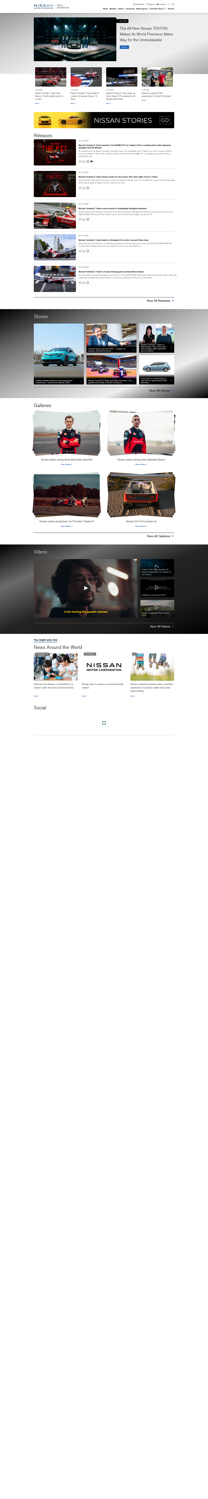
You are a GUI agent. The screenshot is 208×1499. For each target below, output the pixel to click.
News (105, 9)
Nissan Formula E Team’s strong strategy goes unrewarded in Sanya (111, 271)
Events (121, 9)
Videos (40, 551)
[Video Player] (86, 588)
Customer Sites (156, 9)
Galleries (42, 405)
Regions (152, 4)
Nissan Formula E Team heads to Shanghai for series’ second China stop (113, 240)
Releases (43, 135)
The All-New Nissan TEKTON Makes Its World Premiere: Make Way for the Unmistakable (146, 34)
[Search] (168, 4)
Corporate (130, 9)
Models (113, 9)
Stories (171, 9)
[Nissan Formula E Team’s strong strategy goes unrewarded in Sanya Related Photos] (87, 283)
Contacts (162, 4)
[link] (67, 433)
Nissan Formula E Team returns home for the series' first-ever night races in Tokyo (118, 177)
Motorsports (142, 9)
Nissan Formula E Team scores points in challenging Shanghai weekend (113, 208)
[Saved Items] (172, 4)
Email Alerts (140, 4)
